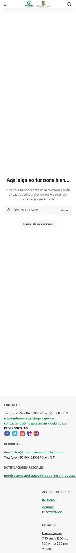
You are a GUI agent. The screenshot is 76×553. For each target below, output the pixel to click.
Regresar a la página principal (38, 224)
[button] (7, 4)
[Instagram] (36, 433)
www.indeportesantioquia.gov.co (29, 418)
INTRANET (49, 499)
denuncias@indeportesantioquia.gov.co (33, 452)
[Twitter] (15, 433)
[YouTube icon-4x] (22, 433)
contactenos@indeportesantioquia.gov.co (35, 423)
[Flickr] (29, 433)
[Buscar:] (33, 210)
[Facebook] (7, 433)
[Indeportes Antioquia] (38, 4)
